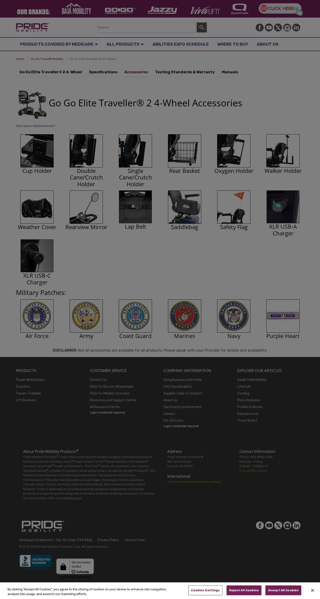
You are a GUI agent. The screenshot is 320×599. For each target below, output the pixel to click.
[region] (160, 590)
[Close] (312, 590)
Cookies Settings (205, 590)
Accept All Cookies (283, 590)
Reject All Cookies (244, 590)
